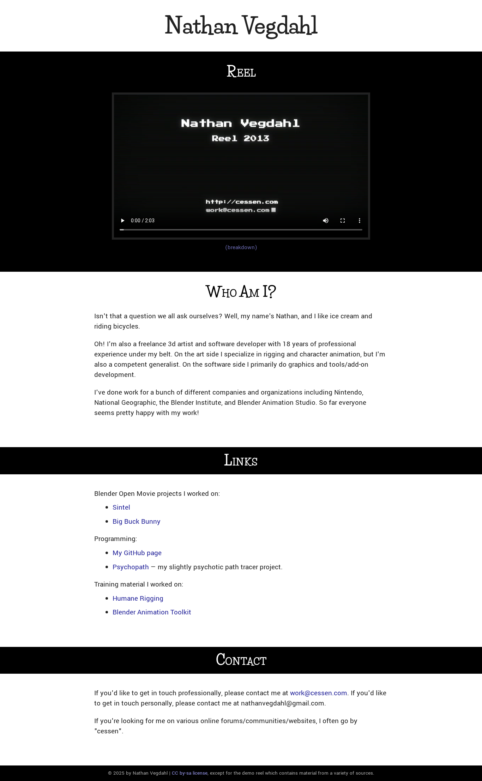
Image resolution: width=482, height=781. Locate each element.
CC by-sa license (189, 773)
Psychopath (131, 567)
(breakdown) (241, 247)
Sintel (121, 507)
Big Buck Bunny (137, 521)
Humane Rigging (138, 598)
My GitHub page (137, 553)
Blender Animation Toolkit (152, 612)
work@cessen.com (318, 693)
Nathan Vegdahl (241, 25)
